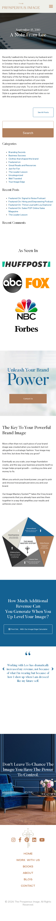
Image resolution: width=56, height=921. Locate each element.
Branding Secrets (17, 152)
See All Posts (43, 112)
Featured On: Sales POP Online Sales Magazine (27, 210)
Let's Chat (28, 792)
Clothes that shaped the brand (23, 158)
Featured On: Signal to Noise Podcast (27, 198)
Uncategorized (16, 175)
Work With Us (28, 860)
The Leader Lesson (18, 172)
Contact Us (28, 399)
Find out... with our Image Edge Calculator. (29, 629)
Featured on (15, 162)
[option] (28, 674)
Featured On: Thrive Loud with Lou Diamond (30, 205)
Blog (28, 879)
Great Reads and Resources (22, 165)
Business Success (17, 155)
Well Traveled (15, 178)
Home (28, 853)
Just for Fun (14, 168)
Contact (28, 885)
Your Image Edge (17, 182)
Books (28, 866)
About (28, 872)
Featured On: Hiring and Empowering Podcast (31, 201)
